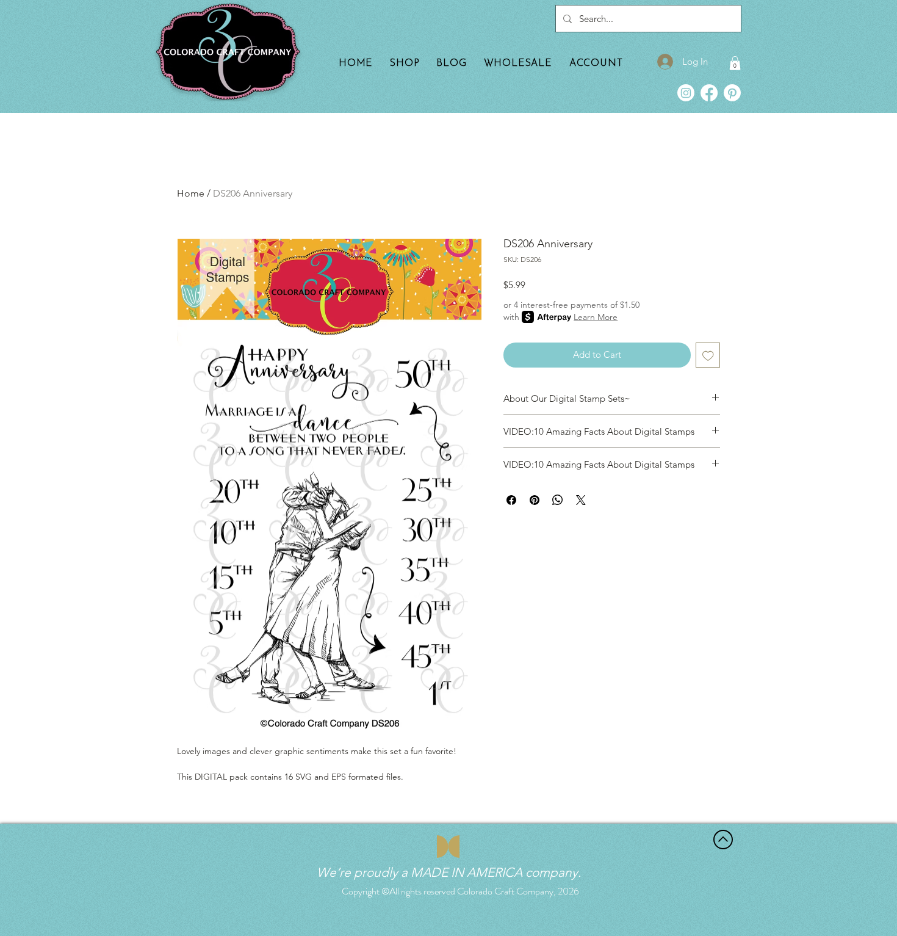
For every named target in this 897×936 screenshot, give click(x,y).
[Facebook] (709, 92)
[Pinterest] (732, 92)
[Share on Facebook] (511, 500)
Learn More (596, 316)
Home (190, 193)
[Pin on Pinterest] (534, 500)
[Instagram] (685, 92)
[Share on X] (581, 500)
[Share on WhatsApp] (557, 500)
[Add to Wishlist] (708, 355)
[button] (735, 63)
